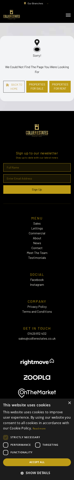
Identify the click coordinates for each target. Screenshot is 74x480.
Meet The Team (37, 253)
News (37, 243)
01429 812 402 (37, 333)
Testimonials (37, 257)
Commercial (37, 233)
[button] (37, 472)
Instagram (37, 284)
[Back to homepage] (11, 15)
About (37, 238)
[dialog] (37, 439)
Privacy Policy (37, 306)
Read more (39, 428)
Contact (37, 248)
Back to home (16, 86)
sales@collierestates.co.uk (37, 338)
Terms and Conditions (37, 311)
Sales (37, 223)
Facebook (37, 280)
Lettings (37, 228)
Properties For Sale (37, 86)
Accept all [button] (37, 462)
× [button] (69, 403)
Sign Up (37, 189)
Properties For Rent (60, 86)
